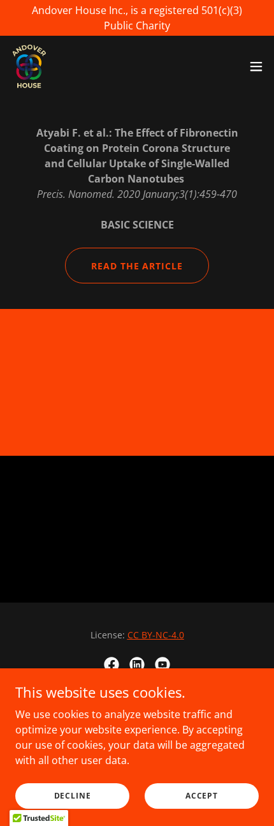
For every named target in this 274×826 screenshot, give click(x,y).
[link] (29, 66)
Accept (201, 795)
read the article (137, 266)
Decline (72, 795)
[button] (256, 66)
